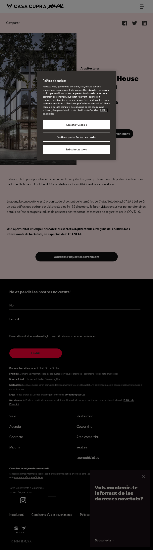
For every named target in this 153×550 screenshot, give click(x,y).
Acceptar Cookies (76, 124)
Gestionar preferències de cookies (76, 137)
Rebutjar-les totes (76, 149)
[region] (76, 115)
